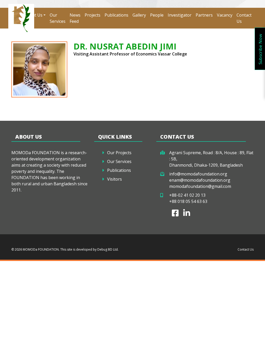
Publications (116, 15)
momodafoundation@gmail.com (200, 186)
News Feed (75, 18)
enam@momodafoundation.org (199, 180)
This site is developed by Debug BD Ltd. (89, 249)
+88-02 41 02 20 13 (187, 195)
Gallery (139, 15)
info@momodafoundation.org (198, 174)
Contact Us (244, 18)
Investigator (180, 15)
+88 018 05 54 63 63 (188, 201)
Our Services (57, 18)
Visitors (114, 179)
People (157, 15)
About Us (33, 15)
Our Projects (119, 152)
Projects (92, 15)
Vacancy (224, 15)
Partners (204, 15)
